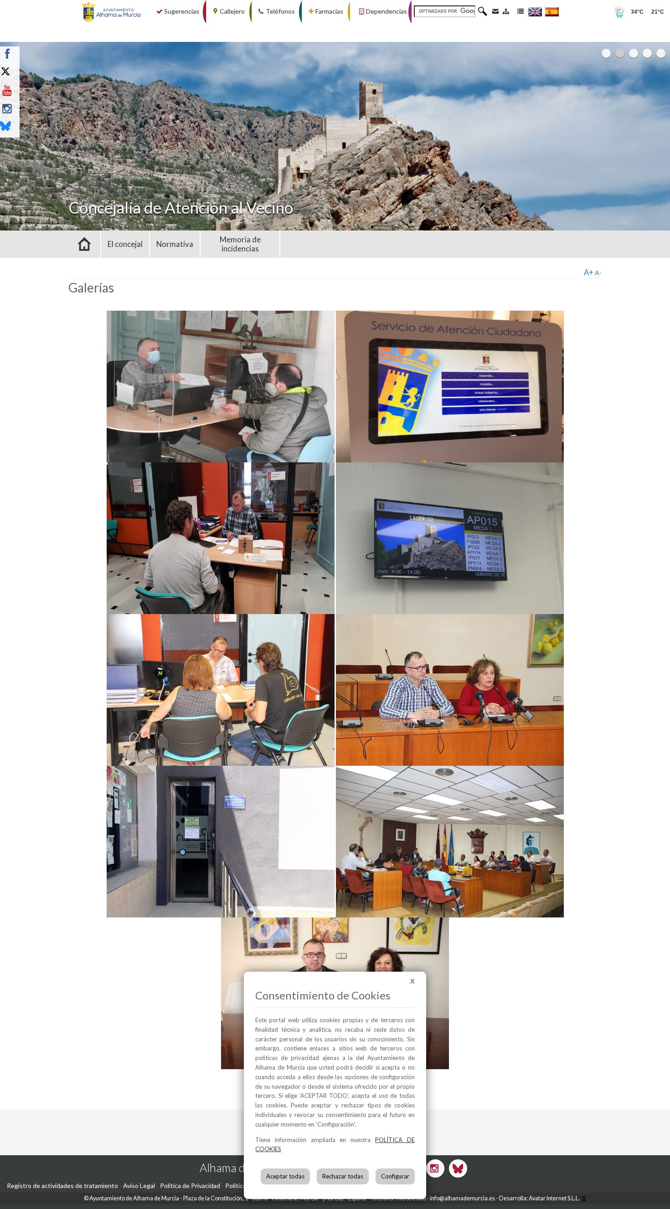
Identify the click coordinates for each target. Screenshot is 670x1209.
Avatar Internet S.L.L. (555, 1198)
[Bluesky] (28, 127)
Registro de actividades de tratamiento (62, 1185)
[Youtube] (28, 90)
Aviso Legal (139, 1185)
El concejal (125, 244)
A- (598, 273)
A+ (588, 272)
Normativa (174, 244)
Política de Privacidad (190, 1185)
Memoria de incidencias (240, 244)
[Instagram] (28, 109)
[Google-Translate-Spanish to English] (535, 11)
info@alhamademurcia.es (462, 1198)
